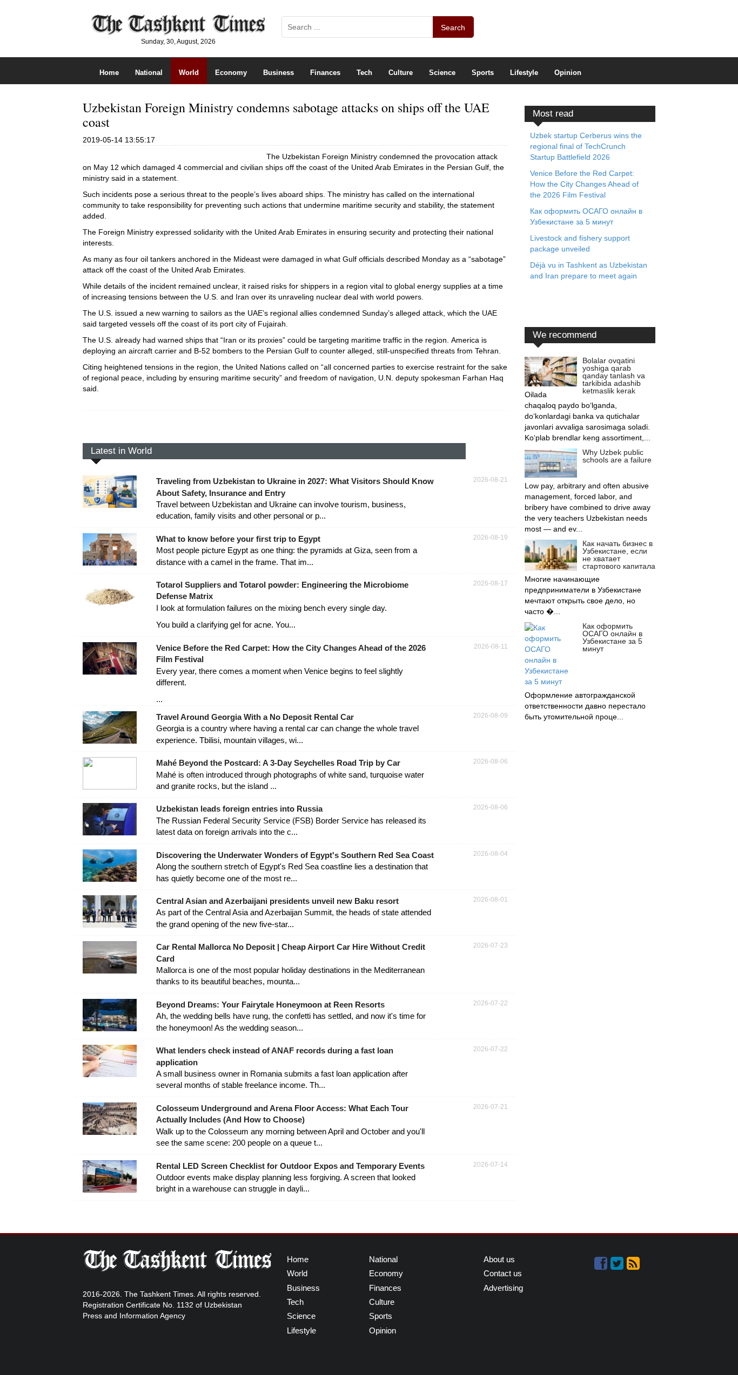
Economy (231, 73)
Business (278, 73)
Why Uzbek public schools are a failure (617, 456)
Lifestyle (524, 73)
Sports (483, 73)
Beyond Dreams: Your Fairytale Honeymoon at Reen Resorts (270, 1004)
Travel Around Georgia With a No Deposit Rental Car (255, 716)
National (149, 73)
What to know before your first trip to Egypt (238, 538)
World (189, 73)
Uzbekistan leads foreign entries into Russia (239, 808)
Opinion (567, 73)
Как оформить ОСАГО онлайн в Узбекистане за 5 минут (612, 637)
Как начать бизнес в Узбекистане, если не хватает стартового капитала (618, 554)
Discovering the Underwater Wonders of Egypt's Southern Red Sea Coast (295, 855)
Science (442, 73)
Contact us (503, 1273)
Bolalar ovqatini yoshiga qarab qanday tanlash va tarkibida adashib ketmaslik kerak (613, 375)
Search (453, 27)
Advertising (503, 1287)
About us (499, 1259)
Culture (400, 73)
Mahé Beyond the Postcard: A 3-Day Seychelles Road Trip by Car (278, 762)
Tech (364, 73)
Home (109, 73)
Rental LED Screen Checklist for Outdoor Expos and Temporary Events (290, 1165)
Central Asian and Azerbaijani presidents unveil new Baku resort (277, 901)
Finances (325, 73)
